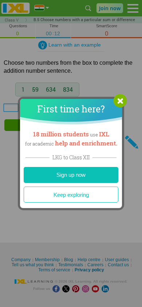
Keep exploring (71, 195)
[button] (120, 101)
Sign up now (71, 175)
